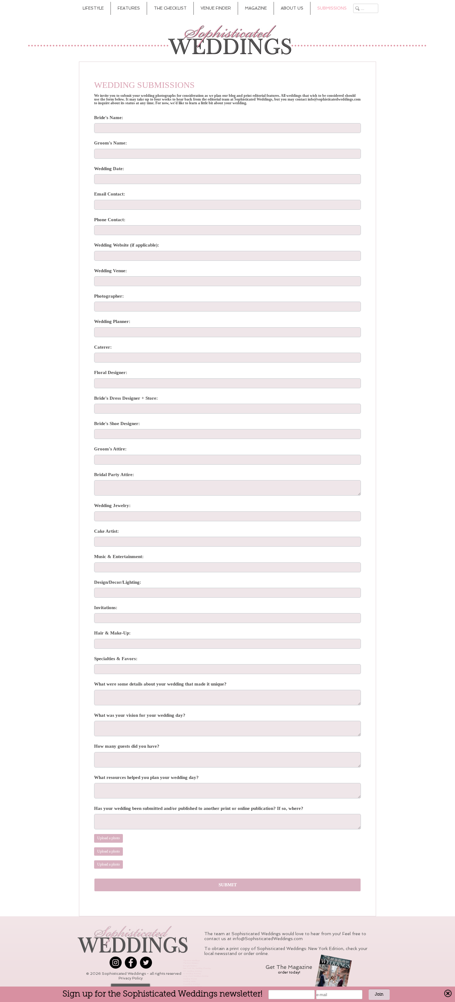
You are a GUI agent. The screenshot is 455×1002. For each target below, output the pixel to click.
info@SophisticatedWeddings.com (268, 938)
